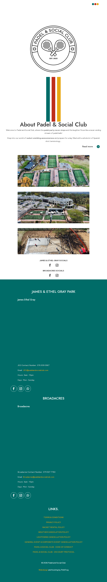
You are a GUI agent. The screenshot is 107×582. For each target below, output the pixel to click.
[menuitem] (95, 4)
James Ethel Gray (26, 299)
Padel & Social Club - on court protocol (53, 552)
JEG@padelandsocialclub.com (35, 370)
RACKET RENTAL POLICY (53, 527)
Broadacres (24, 406)
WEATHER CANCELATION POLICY (53, 532)
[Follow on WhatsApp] (28, 389)
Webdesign (43, 570)
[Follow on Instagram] (57, 265)
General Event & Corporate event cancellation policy (53, 542)
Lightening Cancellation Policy (53, 537)
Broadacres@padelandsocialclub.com (38, 477)
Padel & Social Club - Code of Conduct (53, 547)
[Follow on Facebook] (50, 265)
